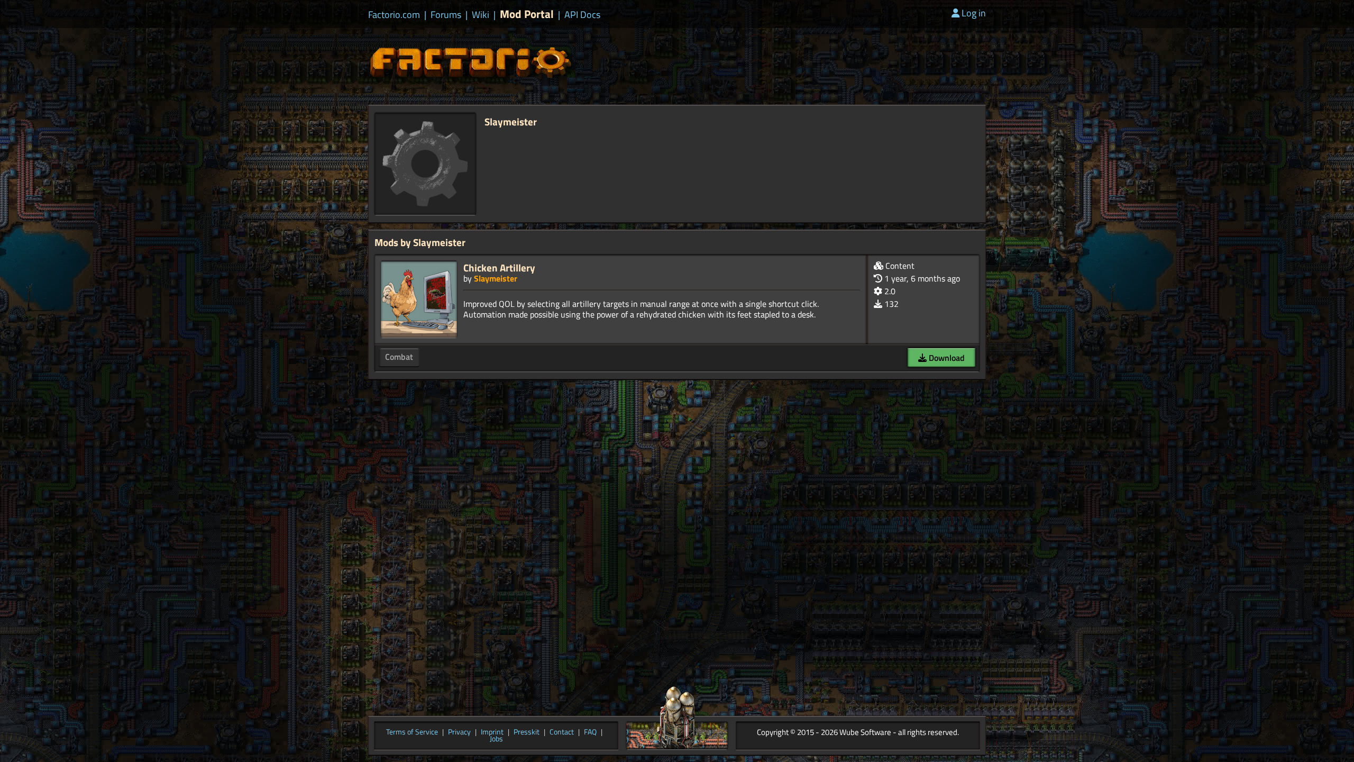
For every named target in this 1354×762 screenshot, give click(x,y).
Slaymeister (495, 278)
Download (946, 357)
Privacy (459, 732)
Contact (562, 732)
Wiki (480, 15)
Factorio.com (394, 15)
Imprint (492, 732)
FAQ (590, 732)
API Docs (582, 15)
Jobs (496, 739)
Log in (974, 13)
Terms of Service (412, 732)
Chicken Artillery (499, 267)
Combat (399, 356)
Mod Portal (527, 14)
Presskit (526, 732)
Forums (446, 15)
